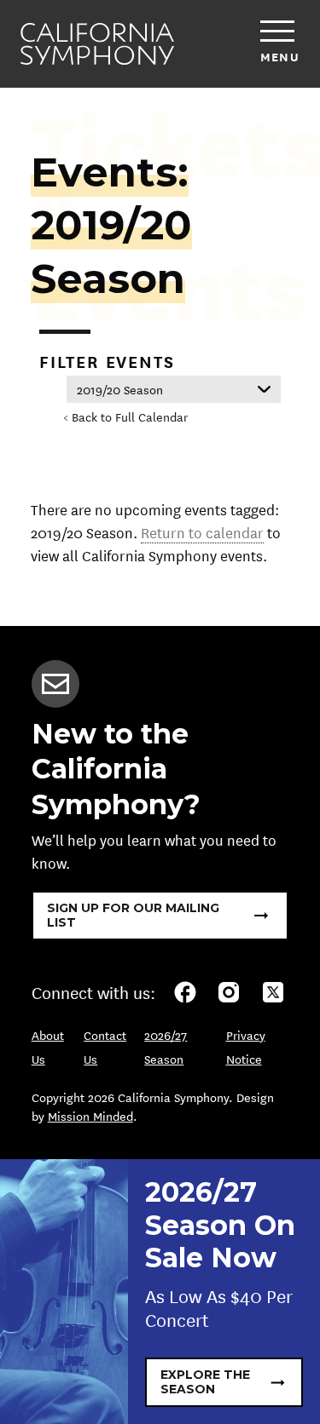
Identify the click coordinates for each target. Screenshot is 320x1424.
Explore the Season (205, 1382)
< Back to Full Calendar (125, 416)
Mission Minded (90, 1115)
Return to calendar (202, 532)
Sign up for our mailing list (133, 915)
